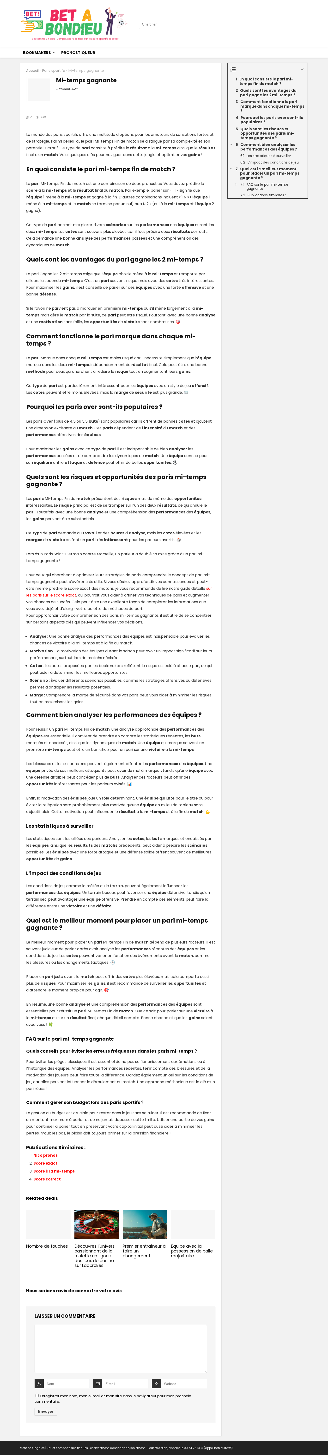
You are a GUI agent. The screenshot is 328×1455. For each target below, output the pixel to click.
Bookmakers (37, 52)
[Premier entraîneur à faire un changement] (145, 1213)
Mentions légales (32, 1448)
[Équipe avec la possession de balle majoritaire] (193, 1213)
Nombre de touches (47, 1246)
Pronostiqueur (78, 52)
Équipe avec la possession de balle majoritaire (192, 1251)
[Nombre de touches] (48, 1213)
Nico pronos (45, 1155)
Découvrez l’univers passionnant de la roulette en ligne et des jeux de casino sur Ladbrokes (94, 1255)
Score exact (45, 1163)
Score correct (47, 1179)
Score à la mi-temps (54, 1171)
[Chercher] (272, 24)
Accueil (32, 70)
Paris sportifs (53, 70)
